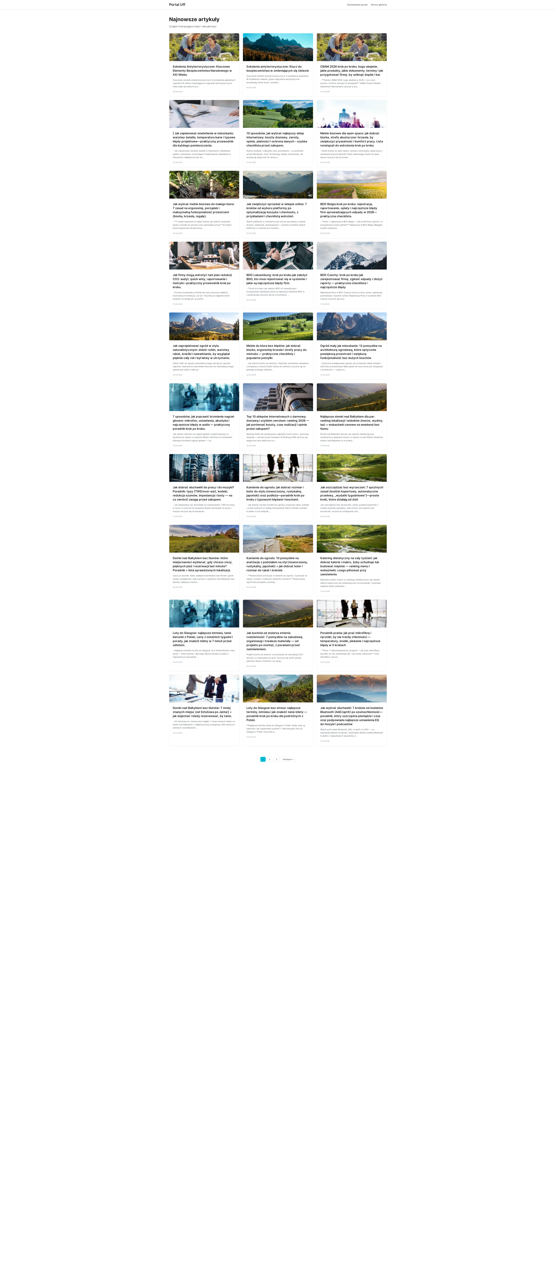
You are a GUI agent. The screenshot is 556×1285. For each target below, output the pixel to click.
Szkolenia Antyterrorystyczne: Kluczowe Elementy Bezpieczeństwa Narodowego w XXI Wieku (202, 70)
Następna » (288, 759)
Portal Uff (177, 4)
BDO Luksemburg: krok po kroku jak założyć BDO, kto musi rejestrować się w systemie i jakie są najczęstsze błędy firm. (277, 279)
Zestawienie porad (357, 4)
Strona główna (379, 4)
